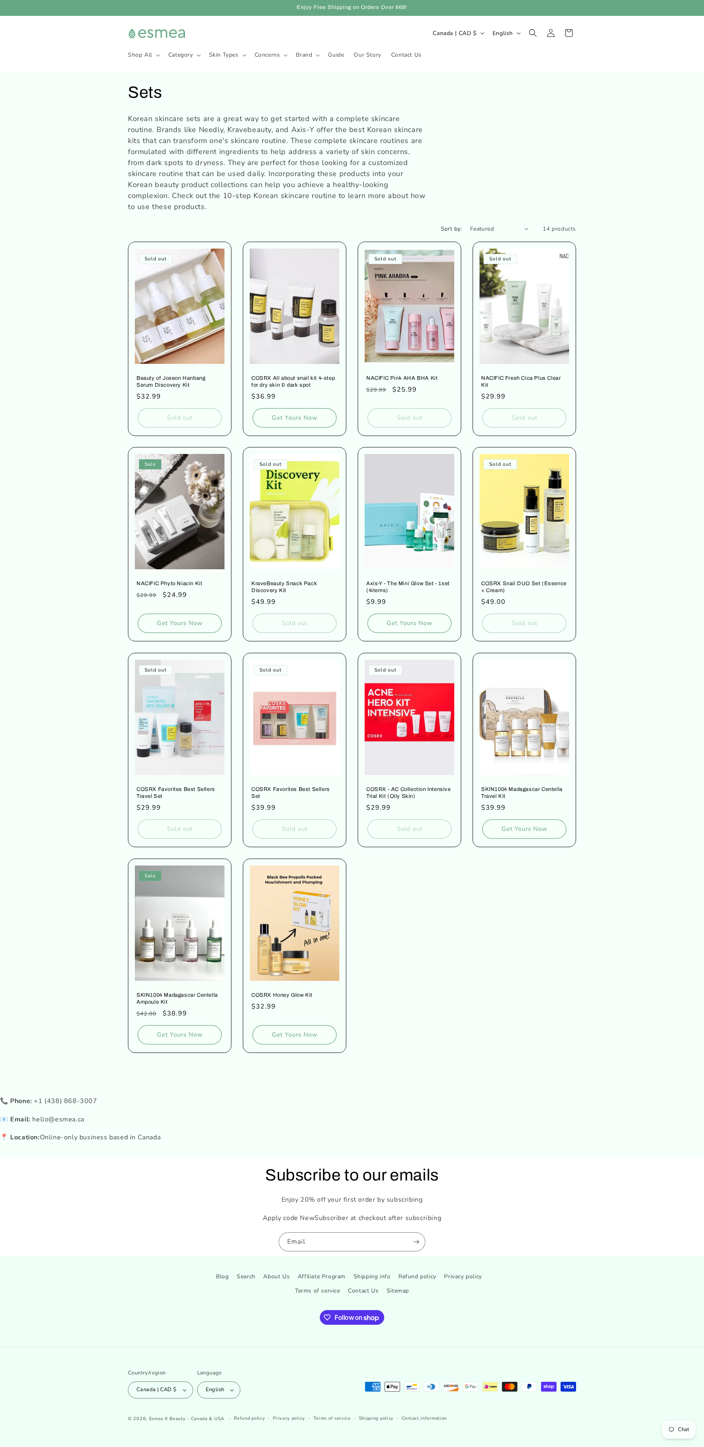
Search (246, 1276)
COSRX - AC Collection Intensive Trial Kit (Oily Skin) (408, 792)
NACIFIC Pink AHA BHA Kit (402, 378)
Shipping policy (376, 1418)
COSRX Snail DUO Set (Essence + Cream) (524, 587)
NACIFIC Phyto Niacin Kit (169, 583)
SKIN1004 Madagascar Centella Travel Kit (522, 792)
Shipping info (372, 1276)
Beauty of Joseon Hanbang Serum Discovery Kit (170, 381)
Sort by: (451, 229)
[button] (143, 55)
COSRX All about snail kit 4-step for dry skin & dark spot (293, 381)
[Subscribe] (416, 1241)
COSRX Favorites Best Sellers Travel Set (175, 792)
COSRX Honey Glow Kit (281, 995)
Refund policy (417, 1276)
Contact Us (363, 1291)
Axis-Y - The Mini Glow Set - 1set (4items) (408, 587)
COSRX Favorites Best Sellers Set (290, 792)
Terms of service (317, 1291)
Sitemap (398, 1291)
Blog (222, 1276)
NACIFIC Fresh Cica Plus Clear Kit (521, 381)
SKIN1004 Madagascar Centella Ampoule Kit (177, 998)
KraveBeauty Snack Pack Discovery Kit (284, 587)
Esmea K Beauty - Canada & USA (186, 1419)
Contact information (424, 1418)
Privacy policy (463, 1276)
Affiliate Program (321, 1276)
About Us (276, 1276)
